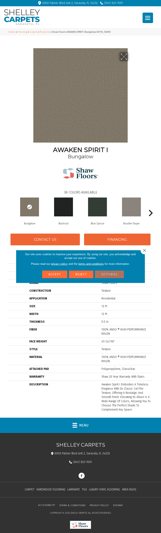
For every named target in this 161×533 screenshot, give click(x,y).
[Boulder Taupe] (131, 206)
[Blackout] (63, 206)
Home (11, 31)
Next (150, 207)
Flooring (22, 31)
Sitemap (118, 505)
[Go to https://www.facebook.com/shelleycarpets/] (81, 476)
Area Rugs (129, 489)
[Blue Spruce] (97, 206)
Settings (109, 274)
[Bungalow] (30, 206)
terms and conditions (91, 263)
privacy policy (59, 263)
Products (44, 31)
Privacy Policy (99, 505)
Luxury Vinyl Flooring (104, 489)
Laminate (74, 489)
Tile (84, 489)
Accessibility (46, 505)
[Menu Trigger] (148, 18)
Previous (10, 207)
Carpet (33, 31)
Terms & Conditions (72, 505)
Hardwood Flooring (50, 489)
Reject (81, 274)
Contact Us (45, 240)
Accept (54, 274)
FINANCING (117, 240)
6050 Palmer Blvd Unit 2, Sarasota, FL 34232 (70, 3)
